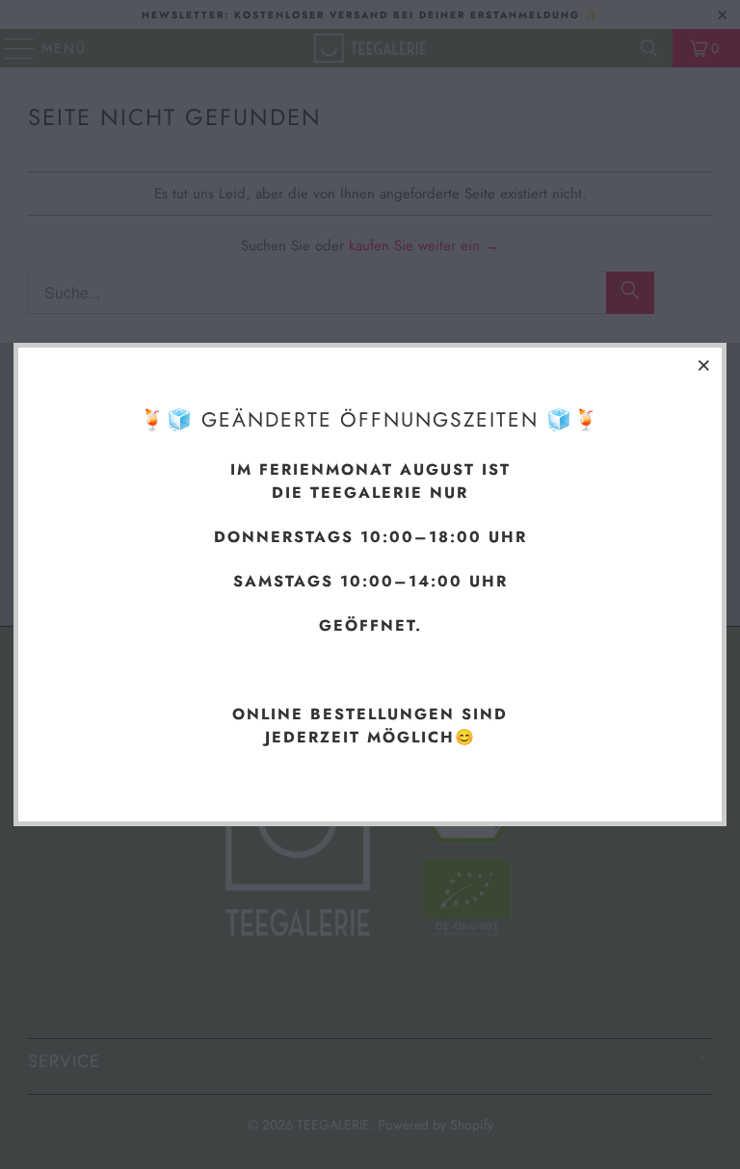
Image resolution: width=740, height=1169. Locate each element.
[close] (704, 365)
